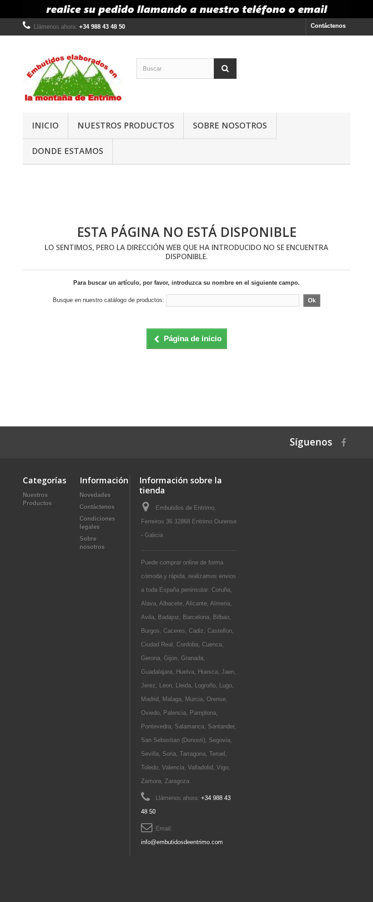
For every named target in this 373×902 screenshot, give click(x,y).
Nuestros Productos (125, 125)
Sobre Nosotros (230, 125)
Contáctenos (328, 25)
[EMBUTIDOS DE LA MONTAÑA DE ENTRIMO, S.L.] (73, 77)
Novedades (95, 495)
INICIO (45, 125)
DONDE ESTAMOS (67, 150)
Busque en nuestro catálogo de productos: (108, 300)
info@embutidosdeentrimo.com (182, 842)
